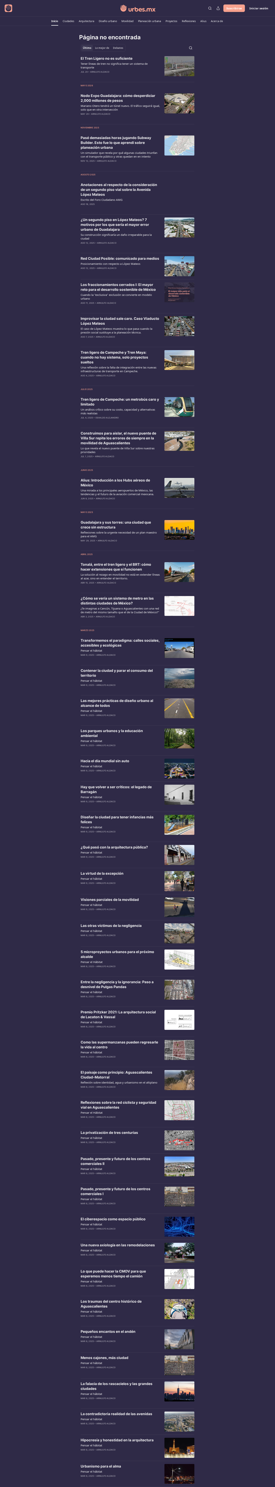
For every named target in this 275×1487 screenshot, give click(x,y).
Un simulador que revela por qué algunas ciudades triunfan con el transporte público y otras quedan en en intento (119, 154)
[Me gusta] (83, 720)
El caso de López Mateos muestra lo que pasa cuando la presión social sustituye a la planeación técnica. (116, 330)
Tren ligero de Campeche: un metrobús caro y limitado (120, 401)
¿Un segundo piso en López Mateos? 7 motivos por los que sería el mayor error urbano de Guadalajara (115, 225)
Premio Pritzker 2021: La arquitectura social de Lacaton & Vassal (118, 1014)
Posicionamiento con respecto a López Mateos (110, 264)
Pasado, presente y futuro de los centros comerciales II (115, 1161)
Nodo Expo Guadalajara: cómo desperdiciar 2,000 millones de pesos (118, 98)
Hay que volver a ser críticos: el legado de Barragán (116, 789)
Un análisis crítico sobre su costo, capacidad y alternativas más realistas (118, 411)
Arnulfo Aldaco (99, 72)
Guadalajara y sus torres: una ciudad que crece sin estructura (116, 524)
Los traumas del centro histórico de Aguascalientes (111, 1303)
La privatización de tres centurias (109, 1133)
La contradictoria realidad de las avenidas (116, 1414)
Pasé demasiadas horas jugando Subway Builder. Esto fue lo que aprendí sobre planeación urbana (116, 143)
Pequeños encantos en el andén (108, 1331)
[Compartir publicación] (218, 8)
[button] (54, 21)
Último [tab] (87, 48)
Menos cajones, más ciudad (104, 1358)
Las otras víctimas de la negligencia (111, 926)
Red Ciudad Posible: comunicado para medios (120, 258)
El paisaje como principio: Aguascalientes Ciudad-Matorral (116, 1074)
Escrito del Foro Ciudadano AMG (102, 200)
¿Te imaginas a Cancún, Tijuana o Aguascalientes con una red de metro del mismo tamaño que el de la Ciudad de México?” (120, 610)
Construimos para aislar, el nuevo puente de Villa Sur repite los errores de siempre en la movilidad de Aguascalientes (118, 438)
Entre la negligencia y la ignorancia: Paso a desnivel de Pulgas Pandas (117, 984)
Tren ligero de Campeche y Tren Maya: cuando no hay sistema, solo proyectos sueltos (114, 357)
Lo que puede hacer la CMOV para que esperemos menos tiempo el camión (113, 1273)
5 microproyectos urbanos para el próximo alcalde (117, 954)
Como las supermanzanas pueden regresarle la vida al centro (119, 1044)
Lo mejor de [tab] (102, 48)
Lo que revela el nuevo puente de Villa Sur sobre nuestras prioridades (118, 450)
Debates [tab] (118, 48)
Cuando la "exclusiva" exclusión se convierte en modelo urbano (116, 296)
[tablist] (103, 48)
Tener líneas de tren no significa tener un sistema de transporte (114, 65)
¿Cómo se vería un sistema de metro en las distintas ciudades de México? (117, 600)
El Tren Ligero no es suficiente (106, 58)
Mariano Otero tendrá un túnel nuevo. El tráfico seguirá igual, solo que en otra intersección (120, 107)
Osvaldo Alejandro (107, 417)
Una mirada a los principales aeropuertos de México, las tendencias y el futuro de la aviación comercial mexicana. (117, 492)
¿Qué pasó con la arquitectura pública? (114, 847)
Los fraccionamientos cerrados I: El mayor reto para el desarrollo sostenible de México (118, 287)
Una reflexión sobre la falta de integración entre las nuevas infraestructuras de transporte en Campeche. (118, 369)
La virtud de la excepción (102, 873)
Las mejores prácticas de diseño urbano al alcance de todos (117, 703)
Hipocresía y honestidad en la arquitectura (117, 1440)
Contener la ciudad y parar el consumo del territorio (117, 673)
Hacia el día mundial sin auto (105, 761)
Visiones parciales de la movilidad (110, 900)
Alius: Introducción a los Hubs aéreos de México (115, 482)
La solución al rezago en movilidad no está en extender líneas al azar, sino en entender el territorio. (120, 576)
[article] (137, 67)
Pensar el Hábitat (92, 962)
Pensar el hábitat (91, 650)
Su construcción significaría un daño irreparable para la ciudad (116, 236)
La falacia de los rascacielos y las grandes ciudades (116, 1386)
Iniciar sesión (258, 8)
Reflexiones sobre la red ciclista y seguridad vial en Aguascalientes (118, 1105)
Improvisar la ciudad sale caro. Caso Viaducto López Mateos (120, 321)
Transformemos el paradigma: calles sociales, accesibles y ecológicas (120, 642)
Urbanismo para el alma (101, 1466)
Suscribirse (234, 8)
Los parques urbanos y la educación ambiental (112, 733)
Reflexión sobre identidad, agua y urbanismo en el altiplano (119, 1082)
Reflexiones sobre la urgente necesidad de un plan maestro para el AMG (119, 534)
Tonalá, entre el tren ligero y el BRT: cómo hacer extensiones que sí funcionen (116, 567)
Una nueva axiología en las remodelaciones (118, 1245)
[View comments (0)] (109, 76)
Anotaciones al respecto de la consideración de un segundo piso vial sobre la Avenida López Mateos (119, 190)
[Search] (210, 8)
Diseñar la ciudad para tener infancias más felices (117, 819)
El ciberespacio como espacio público (113, 1219)
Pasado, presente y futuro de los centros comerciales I (115, 1191)
